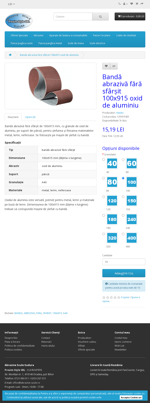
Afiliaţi (81, 345)
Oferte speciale (86, 349)
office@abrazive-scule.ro (26, 382)
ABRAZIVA (29, 313)
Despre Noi (11, 338)
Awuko (120, 112)
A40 (65, 313)
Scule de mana (76, 43)
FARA (39, 313)
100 (128, 190)
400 (128, 246)
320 (108, 246)
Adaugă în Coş (124, 273)
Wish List (119, 345)
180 (108, 228)
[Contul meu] (125, 3)
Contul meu (121, 338)
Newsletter (121, 349)
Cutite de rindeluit (126, 35)
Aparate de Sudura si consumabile (68, 35)
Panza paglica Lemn (22, 43)
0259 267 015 (38, 378)
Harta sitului (48, 345)
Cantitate (107, 255)
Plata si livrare (12, 341)
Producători (84, 338)
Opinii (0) (30, 117)
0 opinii (125, 297)
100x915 (57, 313)
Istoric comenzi (123, 341)
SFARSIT (47, 313)
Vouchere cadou (87, 341)
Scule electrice (97, 43)
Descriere (13, 117)
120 (108, 209)
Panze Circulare (101, 35)
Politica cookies (13, 349)
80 (107, 190)
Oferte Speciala (19, 35)
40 (107, 172)
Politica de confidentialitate (20, 345)
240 (128, 228)
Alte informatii (110, 397)
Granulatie (110, 154)
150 (128, 209)
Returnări (46, 341)
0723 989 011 (21, 378)
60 (127, 172)
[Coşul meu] (137, 3)
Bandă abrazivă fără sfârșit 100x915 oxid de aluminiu (49, 55)
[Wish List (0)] (131, 3)
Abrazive (38, 35)
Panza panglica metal (50, 43)
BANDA (18, 313)
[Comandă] (142, 3)
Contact (45, 338)
